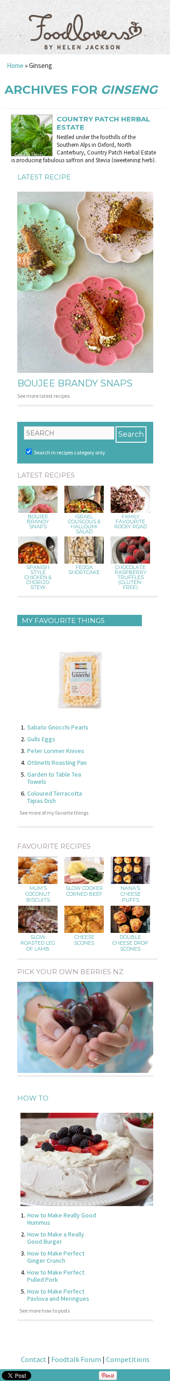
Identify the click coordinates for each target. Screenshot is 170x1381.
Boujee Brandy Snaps (74, 383)
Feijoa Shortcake (84, 570)
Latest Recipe (44, 177)
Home (15, 65)
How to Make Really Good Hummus (61, 1218)
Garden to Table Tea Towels (54, 778)
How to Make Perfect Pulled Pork (55, 1276)
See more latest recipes (43, 395)
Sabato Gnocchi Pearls (57, 727)
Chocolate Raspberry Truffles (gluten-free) (130, 577)
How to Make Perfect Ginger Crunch (55, 1257)
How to (33, 1098)
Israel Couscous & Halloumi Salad (84, 524)
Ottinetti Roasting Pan (57, 762)
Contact (33, 1359)
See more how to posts (44, 1310)
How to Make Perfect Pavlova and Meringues (58, 1295)
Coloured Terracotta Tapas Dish (54, 797)
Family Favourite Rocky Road (130, 521)
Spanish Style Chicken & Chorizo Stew (38, 577)
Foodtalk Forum (76, 1359)
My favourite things (63, 620)
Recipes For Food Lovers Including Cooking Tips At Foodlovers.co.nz (85, 22)
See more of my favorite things (53, 812)
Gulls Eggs (41, 739)
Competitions (128, 1359)
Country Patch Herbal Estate (103, 123)
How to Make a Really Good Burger (55, 1238)
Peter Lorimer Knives (55, 751)
